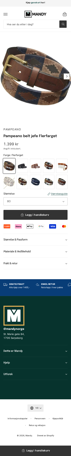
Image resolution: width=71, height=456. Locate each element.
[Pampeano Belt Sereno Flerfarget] (48, 182)
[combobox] (35, 24)
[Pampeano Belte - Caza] (9, 182)
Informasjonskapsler (17, 418)
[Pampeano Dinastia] (62, 182)
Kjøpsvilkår (58, 418)
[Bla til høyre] (67, 76)
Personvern (40, 418)
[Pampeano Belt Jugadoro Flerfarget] (22, 182)
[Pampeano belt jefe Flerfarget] (9, 166)
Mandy (28, 435)
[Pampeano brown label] (35, 166)
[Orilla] (48, 166)
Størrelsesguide (59, 193)
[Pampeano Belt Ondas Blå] (35, 182)
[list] (35, 287)
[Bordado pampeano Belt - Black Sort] (22, 166)
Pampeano (12, 129)
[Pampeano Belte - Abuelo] (62, 166)
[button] (5, 14)
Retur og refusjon (37, 425)
